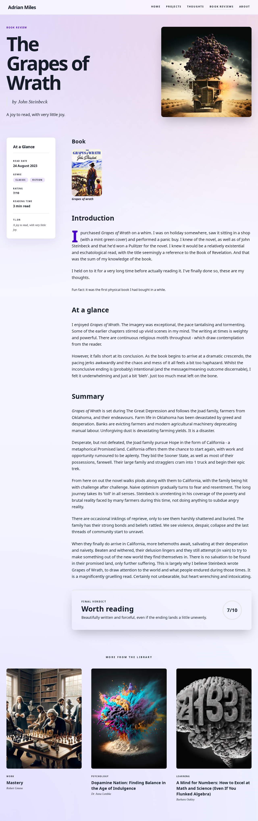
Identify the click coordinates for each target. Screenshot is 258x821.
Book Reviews (222, 6)
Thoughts (195, 6)
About (244, 6)
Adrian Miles (22, 7)
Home (155, 6)
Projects (173, 6)
